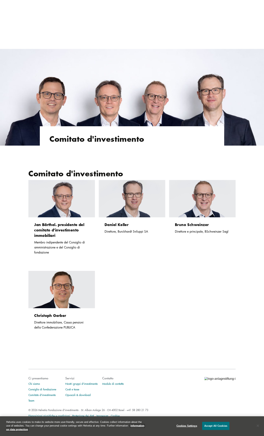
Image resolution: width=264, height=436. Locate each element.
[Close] (258, 425)
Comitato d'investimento (42, 395)
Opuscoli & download (78, 395)
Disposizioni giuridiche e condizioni (49, 416)
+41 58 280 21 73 (137, 410)
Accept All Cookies (215, 425)
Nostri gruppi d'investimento (81, 384)
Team (31, 400)
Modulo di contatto (113, 384)
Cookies (115, 416)
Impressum (102, 416)
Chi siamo (34, 384)
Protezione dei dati (83, 416)
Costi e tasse (72, 389)
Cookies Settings (186, 425)
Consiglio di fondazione (42, 389)
